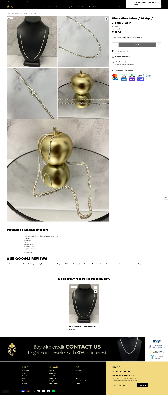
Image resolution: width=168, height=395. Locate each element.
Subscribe (142, 385)
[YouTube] (129, 371)
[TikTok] (125, 371)
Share (106, 19)
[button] (46, 7)
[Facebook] (113, 371)
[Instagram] (117, 371)
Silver (120, 29)
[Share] (106, 19)
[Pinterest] (121, 371)
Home (8, 13)
